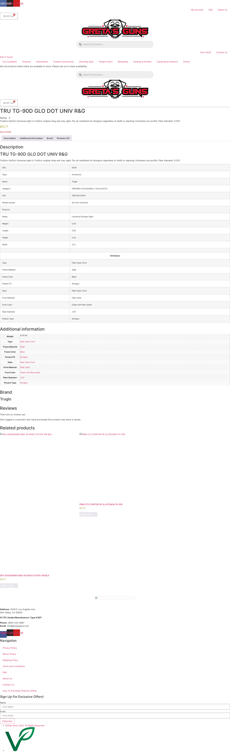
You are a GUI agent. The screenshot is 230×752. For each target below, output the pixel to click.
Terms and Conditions (14, 666)
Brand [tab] (50, 138)
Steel (22, 347)
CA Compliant (10, 61)
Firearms (26, 61)
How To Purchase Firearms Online (20, 690)
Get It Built (205, 52)
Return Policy (9, 654)
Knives (186, 61)
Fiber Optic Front (27, 341)
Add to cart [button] (7, 585)
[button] (115, 107)
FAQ (211, 9)
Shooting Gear (86, 61)
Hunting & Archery (142, 61)
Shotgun (24, 357)
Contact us (221, 52)
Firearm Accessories (63, 61)
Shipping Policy (10, 660)
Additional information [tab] (31, 138)
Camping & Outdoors (167, 61)
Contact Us (8, 684)
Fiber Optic (25, 367)
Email (2, 711)
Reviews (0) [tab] (63, 138)
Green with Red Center (30, 372)
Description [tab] (10, 138)
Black (22, 352)
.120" (22, 377)
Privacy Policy (10, 648)
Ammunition (42, 61)
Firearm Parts (105, 61)
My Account (197, 9)
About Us (222, 9)
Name (3, 703)
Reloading (123, 61)
